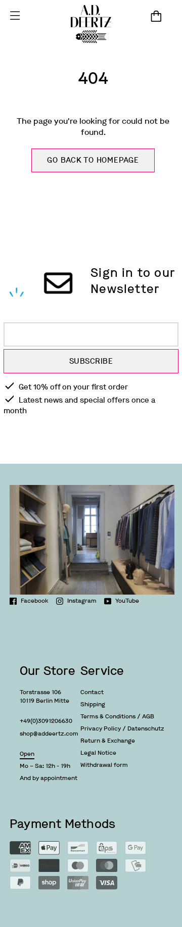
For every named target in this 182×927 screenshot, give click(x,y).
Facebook (35, 601)
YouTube (127, 601)
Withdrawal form (104, 765)
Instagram (82, 601)
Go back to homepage (93, 160)
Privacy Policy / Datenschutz (122, 728)
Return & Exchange (107, 741)
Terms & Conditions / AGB (117, 716)
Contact (92, 692)
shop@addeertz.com (49, 733)
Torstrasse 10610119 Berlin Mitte (44, 696)
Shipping (92, 704)
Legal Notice (98, 753)
